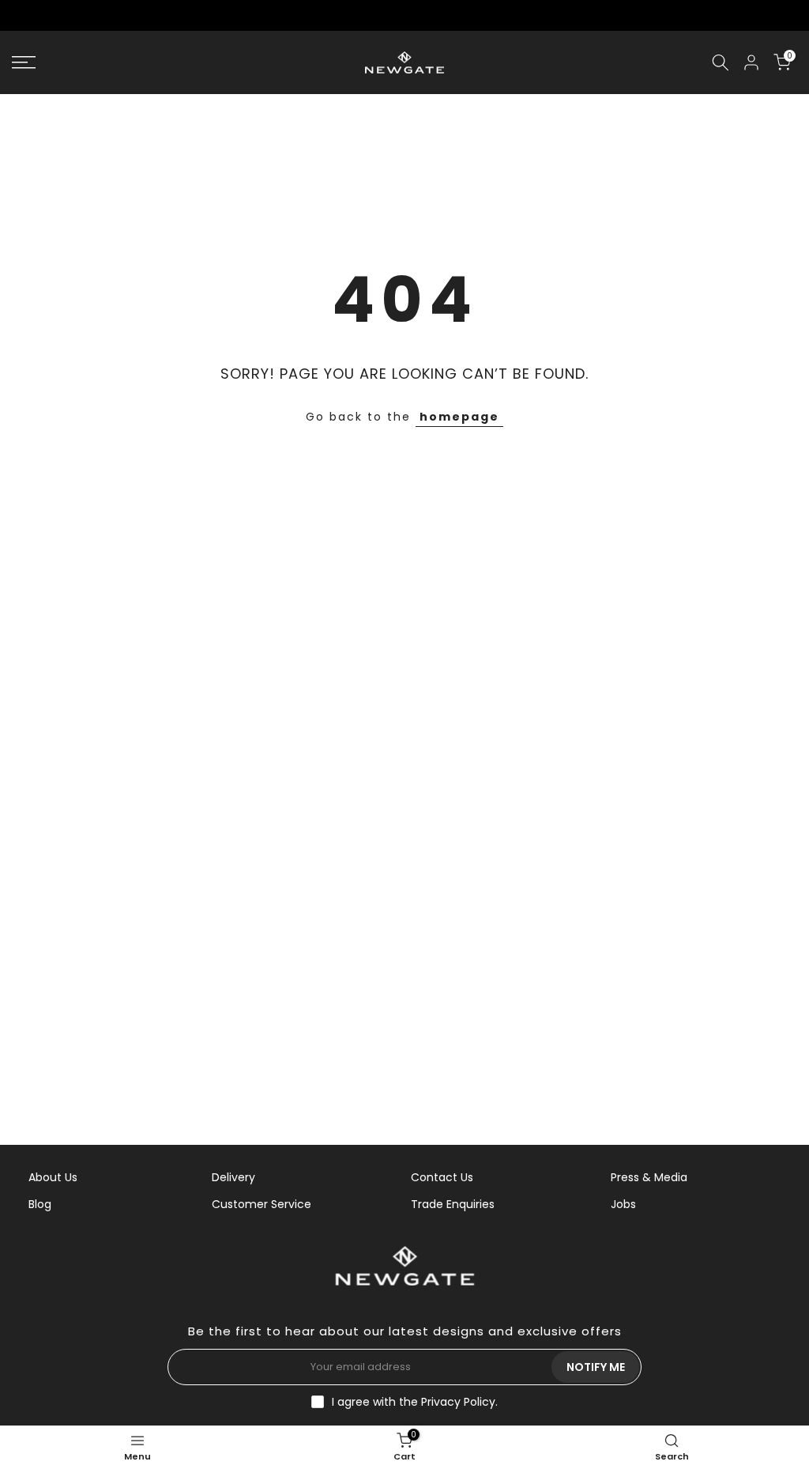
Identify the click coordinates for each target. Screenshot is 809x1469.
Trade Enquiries (453, 1204)
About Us (52, 1177)
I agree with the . (415, 1402)
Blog (39, 1204)
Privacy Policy (458, 1402)
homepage (459, 417)
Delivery (233, 1177)
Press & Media (649, 1177)
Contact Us (442, 1177)
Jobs (623, 1204)
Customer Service (261, 1204)
